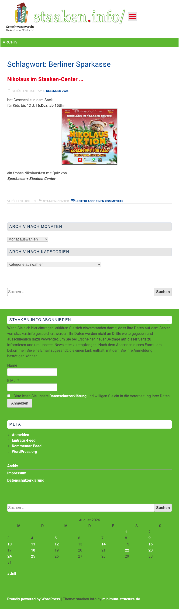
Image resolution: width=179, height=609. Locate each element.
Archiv (12, 466)
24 (9, 556)
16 (150, 544)
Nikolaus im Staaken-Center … (45, 79)
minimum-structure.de (121, 599)
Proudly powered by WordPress (33, 599)
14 (103, 544)
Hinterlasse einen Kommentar (99, 201)
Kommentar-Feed (26, 446)
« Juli (11, 574)
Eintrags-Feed (23, 440)
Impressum (16, 473)
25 (33, 556)
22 (127, 550)
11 (33, 544)
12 (57, 544)
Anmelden (20, 435)
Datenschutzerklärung (67, 396)
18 (33, 550)
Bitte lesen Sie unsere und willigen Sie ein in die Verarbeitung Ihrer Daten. (92, 396)
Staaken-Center (56, 201)
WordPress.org (24, 451)
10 (9, 544)
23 (150, 550)
